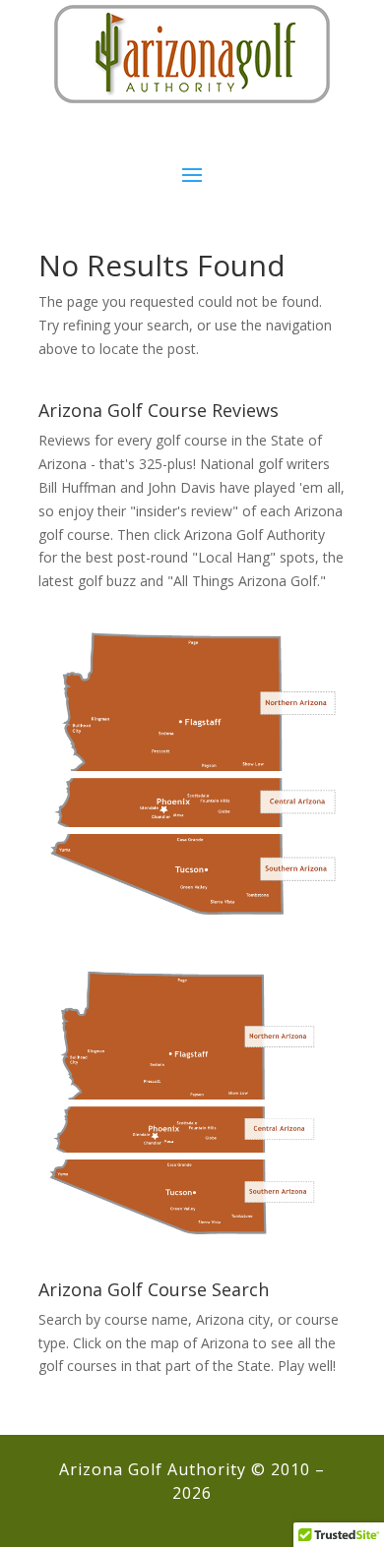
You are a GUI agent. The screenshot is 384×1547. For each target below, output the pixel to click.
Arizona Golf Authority (254, 534)
